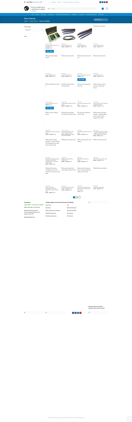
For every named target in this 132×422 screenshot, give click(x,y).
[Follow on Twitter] (105, 2)
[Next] (79, 197)
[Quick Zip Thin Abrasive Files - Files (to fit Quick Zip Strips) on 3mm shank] (84, 176)
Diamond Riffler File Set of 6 (52, 103)
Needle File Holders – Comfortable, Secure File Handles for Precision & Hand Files (52, 189)
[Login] (103, 9)
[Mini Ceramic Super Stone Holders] (84, 147)
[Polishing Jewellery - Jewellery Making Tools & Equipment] (34, 8)
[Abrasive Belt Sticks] (84, 34)
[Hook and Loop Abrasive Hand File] (84, 92)
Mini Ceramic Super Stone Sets (100, 158)
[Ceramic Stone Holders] (100, 34)
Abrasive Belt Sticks (81, 45)
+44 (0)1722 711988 (37, 2)
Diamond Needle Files (98, 75)
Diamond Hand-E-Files (66, 75)
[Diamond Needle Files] (100, 63)
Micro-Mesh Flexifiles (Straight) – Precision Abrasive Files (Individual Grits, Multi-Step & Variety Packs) (53, 160)
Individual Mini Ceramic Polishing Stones (53, 132)
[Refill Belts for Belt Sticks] (100, 176)
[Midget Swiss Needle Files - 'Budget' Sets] (68, 147)
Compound (81, 14)
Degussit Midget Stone (50, 75)
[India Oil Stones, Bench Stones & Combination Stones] (100, 92)
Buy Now (49, 51)
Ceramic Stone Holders (98, 45)
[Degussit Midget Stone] (53, 63)
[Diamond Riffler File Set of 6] (53, 92)
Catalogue (54, 2)
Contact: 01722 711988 (68, 2)
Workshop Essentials (91, 14)
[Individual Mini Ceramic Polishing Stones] (53, 120)
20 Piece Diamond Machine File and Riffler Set (52, 46)
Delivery (59, 2)
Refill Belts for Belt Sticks (98, 187)
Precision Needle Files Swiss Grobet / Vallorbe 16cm (67, 188)
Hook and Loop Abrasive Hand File (84, 104)
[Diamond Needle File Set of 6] (84, 63)
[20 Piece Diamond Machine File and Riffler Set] (53, 34)
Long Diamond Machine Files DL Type (84, 132)
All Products (101, 14)
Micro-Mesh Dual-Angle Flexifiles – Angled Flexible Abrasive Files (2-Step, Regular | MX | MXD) (100, 133)
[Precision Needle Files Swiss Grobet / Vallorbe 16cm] (68, 176)
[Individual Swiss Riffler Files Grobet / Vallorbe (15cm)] (68, 120)
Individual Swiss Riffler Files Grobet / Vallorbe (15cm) (67, 132)
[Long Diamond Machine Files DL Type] (84, 120)
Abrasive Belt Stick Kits (66, 45)
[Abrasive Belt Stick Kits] (68, 34)
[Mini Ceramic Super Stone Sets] (100, 147)
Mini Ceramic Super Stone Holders (83, 159)
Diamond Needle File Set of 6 (83, 75)
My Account (76, 2)
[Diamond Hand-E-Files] (68, 63)
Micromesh (43, 14)
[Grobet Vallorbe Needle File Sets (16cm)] (68, 92)
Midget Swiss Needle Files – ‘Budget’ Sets (67, 159)
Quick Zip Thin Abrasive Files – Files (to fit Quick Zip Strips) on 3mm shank (84, 188)
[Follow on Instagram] (102, 2)
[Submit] (95, 9)
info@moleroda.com (29, 217)
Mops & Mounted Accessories (62, 14)
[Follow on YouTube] (107, 2)
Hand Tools (51, 14)
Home (33, 14)
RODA (37, 14)
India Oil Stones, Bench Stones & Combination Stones (100, 104)
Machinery (74, 14)
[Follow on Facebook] (100, 2)
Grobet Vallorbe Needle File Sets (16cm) (68, 104)
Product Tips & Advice (99, 308)
